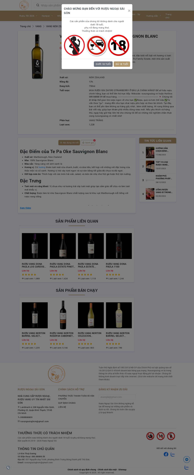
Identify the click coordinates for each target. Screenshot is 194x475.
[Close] (129, 11)
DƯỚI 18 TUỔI (103, 64)
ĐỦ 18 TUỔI (122, 64)
